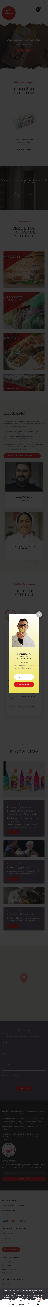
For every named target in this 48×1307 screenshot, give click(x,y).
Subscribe (24, 684)
